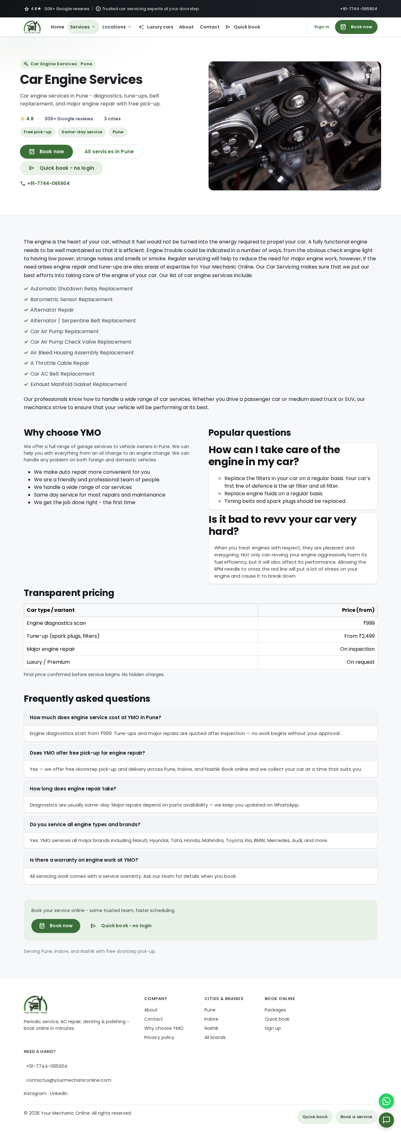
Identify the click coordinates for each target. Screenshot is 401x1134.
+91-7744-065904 (359, 9)
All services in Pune (109, 151)
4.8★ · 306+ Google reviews (56, 8)
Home (57, 27)
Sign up (273, 1028)
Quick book (243, 26)
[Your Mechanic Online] (32, 27)
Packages (275, 1010)
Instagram (35, 1093)
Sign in (322, 27)
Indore (211, 1019)
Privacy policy (159, 1037)
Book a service (356, 1117)
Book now (356, 27)
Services (83, 26)
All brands (215, 1037)
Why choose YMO (164, 1028)
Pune (210, 1010)
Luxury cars (155, 26)
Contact (210, 27)
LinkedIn (59, 1093)
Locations (117, 26)
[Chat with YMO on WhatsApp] (386, 1101)
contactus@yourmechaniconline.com (68, 1080)
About (186, 27)
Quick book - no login (61, 168)
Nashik (211, 1028)
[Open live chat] (386, 1120)
